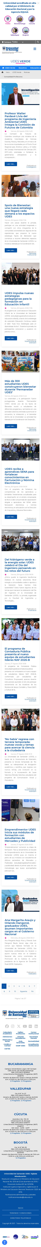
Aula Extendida (21, 1042)
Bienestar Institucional (31, 254)
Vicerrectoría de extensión (30, 342)
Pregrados (16, 1081)
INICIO (20, 1208)
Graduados (32, 974)
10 (15, 991)
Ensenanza (32, 610)
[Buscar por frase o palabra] (38, 41)
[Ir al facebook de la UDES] (6, 1026)
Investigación (31, 167)
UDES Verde (10, 68)
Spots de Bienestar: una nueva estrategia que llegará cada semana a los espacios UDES (19, 211)
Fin (32, 991)
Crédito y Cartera (7, 1045)
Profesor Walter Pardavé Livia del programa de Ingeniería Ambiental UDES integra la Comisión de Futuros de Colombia (20, 120)
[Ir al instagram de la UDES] (11, 1026)
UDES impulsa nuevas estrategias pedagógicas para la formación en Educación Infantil (19, 298)
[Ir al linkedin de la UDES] (35, 1026)
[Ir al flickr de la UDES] (29, 1026)
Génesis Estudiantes (20, 1037)
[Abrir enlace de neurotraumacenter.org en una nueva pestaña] (6, 1237)
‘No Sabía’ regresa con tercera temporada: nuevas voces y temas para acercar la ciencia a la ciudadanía (19, 745)
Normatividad (33, 1041)
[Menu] (35, 49)
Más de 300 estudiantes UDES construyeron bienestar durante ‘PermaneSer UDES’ (20, 386)
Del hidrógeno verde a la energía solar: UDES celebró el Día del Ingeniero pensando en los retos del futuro (20, 565)
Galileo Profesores (20, 1033)
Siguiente (23, 991)
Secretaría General (33, 1037)
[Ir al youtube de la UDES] (23, 1026)
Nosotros (23, 68)
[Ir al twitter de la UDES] (17, 1026)
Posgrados (27, 1081)
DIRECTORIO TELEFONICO (20, 1218)
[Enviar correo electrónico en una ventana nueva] (20, 1197)
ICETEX (7, 1049)
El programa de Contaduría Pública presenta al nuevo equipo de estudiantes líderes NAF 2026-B (20, 654)
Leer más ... (11, 164)
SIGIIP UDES (20, 1045)
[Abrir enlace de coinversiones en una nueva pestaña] (25, 1237)
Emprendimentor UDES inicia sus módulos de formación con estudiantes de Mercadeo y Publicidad (20, 835)
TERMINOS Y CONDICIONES (20, 1213)
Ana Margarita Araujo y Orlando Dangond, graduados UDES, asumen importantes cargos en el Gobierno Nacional (20, 927)
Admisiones (7, 1036)
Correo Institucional (34, 1033)
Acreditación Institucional (33, 1045)
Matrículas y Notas (7, 1040)
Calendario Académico (7, 1033)
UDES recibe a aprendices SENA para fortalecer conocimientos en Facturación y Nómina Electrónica (19, 476)
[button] (4, 1242)
